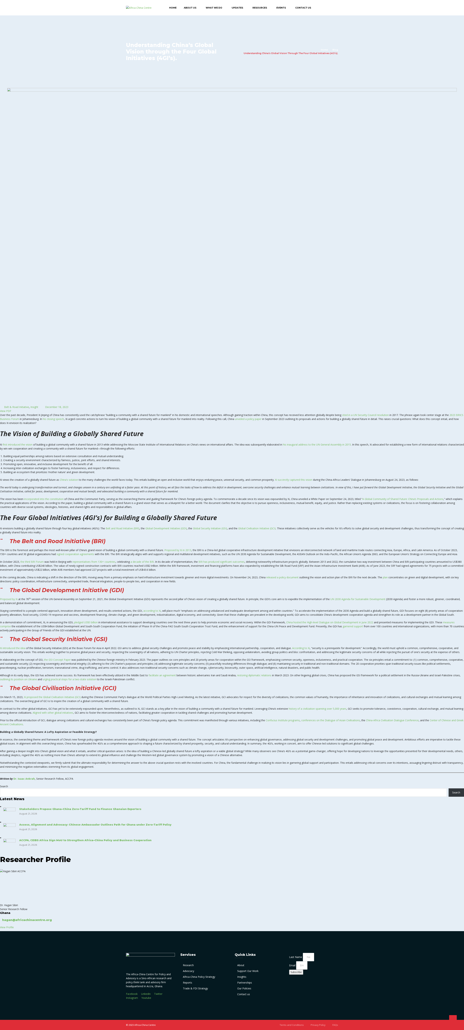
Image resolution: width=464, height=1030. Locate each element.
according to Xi (152, 610)
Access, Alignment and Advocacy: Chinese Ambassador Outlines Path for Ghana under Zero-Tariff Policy (95, 824)
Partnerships (244, 982)
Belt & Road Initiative (16, 407)
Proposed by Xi (9, 599)
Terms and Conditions (292, 1025)
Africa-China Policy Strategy (199, 976)
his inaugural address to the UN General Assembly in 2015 (317, 444)
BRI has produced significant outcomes (221, 561)
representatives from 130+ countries (93, 561)
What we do (214, 7)
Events (281, 7)
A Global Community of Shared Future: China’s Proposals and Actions (402, 499)
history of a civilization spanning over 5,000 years (317, 708)
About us (190, 7)
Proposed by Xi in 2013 (177, 550)
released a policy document (282, 577)
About (240, 965)
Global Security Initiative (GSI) (210, 528)
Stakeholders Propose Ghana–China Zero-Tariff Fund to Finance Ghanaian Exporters (80, 809)
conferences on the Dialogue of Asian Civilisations (330, 720)
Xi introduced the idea (12, 648)
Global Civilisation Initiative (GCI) (257, 528)
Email (292, 965)
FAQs (335, 1025)
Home (173, 7)
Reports (187, 982)
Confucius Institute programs (283, 720)
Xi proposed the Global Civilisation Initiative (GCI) (52, 697)
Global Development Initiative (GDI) (166, 528)
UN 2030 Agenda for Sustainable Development (357, 599)
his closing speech (53, 419)
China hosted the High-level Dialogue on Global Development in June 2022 (329, 622)
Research (188, 965)
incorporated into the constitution (44, 499)
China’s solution (69, 479)
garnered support (353, 626)
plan (385, 577)
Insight (34, 407)
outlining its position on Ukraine (18, 679)
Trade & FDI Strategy (195, 988)
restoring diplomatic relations (254, 675)
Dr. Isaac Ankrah (24, 778)
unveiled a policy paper (248, 419)
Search (4, 786)
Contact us (243, 994)
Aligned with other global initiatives (53, 712)
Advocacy (188, 971)
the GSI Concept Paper (57, 659)
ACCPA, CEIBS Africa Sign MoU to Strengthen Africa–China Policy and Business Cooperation (85, 840)
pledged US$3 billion (86, 622)
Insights (241, 976)
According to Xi (301, 648)
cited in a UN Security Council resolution (365, 415)
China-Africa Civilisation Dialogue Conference (392, 720)
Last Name (296, 957)
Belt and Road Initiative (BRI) (122, 528)
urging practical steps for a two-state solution (69, 679)
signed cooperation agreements (75, 554)
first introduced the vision (17, 444)
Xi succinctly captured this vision (293, 479)
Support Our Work (247, 971)
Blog (335, 49)
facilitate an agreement (162, 675)
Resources (259, 7)
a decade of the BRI (142, 561)
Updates (237, 7)
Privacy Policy (318, 1025)
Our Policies (244, 988)
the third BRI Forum (32, 561)
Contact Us (303, 7)
